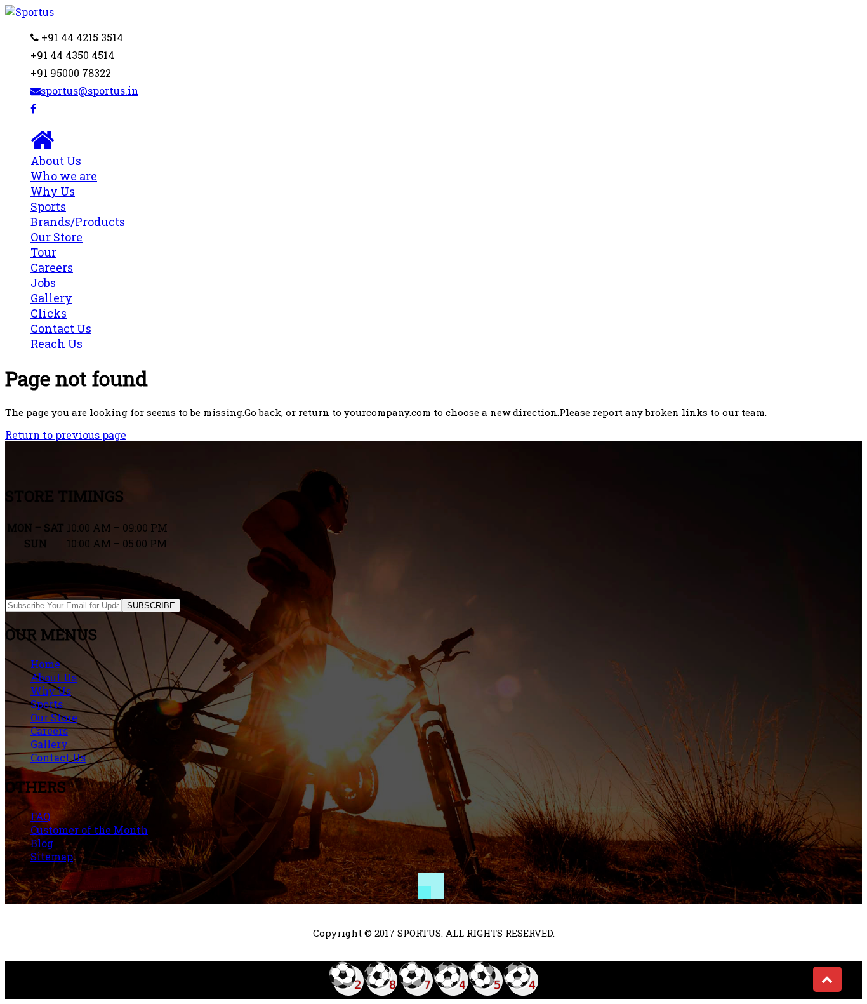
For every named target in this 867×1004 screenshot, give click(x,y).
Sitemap (51, 856)
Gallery (51, 305)
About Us (63, 168)
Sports (77, 214)
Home (45, 664)
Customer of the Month (89, 829)
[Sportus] (29, 11)
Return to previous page (65, 434)
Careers (51, 275)
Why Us (52, 191)
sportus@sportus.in (89, 90)
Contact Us (60, 336)
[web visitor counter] (433, 992)
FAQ (40, 816)
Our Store (53, 717)
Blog (41, 843)
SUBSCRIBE (151, 605)
